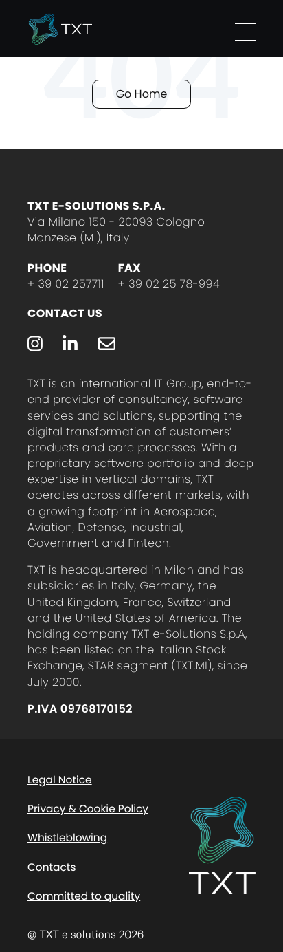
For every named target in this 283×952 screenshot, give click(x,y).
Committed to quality (83, 896)
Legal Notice (59, 780)
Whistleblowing (67, 838)
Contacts (51, 868)
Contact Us (64, 313)
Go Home (142, 94)
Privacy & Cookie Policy (87, 809)
